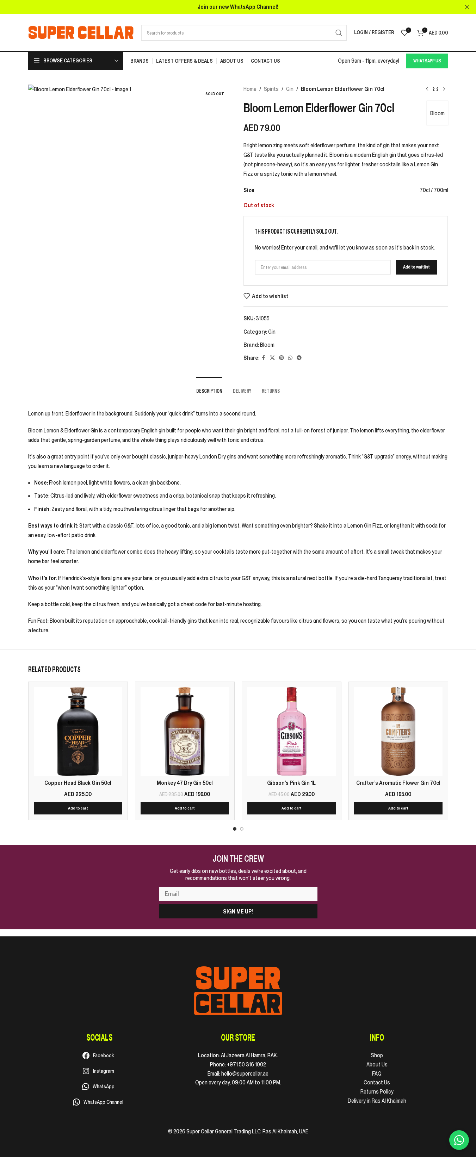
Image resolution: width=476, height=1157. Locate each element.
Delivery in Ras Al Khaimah (377, 1100)
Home (249, 88)
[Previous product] (427, 89)
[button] (78, 808)
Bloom (437, 113)
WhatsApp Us (427, 60)
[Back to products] (435, 89)
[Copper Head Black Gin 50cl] (78, 731)
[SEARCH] (339, 33)
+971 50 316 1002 (246, 1064)
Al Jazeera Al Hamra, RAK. (249, 1055)
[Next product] (444, 89)
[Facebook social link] (263, 358)
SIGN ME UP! (238, 911)
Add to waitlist (416, 267)
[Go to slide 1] (234, 829)
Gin (289, 88)
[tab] (209, 387)
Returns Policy (377, 1091)
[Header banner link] (238, 7)
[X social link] (272, 358)
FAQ (377, 1073)
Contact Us (377, 1082)
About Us (377, 1064)
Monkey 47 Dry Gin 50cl (185, 782)
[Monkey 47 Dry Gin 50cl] (185, 731)
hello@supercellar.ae (244, 1073)
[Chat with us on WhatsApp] (459, 1140)
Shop (377, 1055)
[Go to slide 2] (241, 829)
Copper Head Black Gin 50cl (77, 782)
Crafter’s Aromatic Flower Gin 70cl (398, 782)
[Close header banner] (467, 7)
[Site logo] (81, 32)
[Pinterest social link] (281, 358)
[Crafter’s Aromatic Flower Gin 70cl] (398, 731)
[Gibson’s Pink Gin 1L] (291, 731)
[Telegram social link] (299, 358)
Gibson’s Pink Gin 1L (291, 782)
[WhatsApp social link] (290, 358)
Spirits (271, 88)
